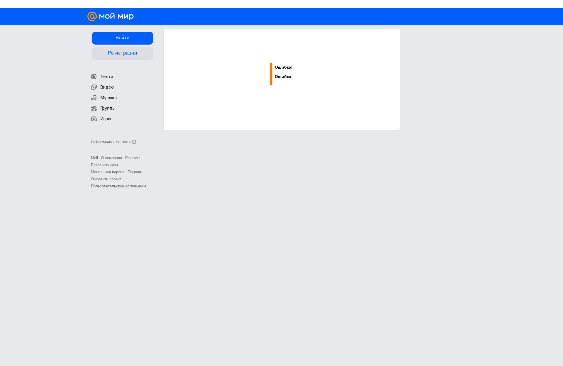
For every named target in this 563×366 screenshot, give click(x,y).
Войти (123, 37)
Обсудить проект (106, 179)
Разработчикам (104, 165)
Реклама (132, 158)
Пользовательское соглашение (118, 186)
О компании (111, 158)
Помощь (135, 172)
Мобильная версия (107, 172)
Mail (94, 158)
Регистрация (122, 53)
